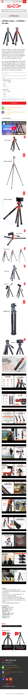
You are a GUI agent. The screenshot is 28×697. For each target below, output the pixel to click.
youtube (6, 679)
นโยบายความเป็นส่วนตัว (19, 693)
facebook (3, 679)
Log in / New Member (17, 1)
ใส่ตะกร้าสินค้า (14, 103)
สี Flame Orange (6, 80)
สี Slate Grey (6, 89)
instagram (10, 679)
